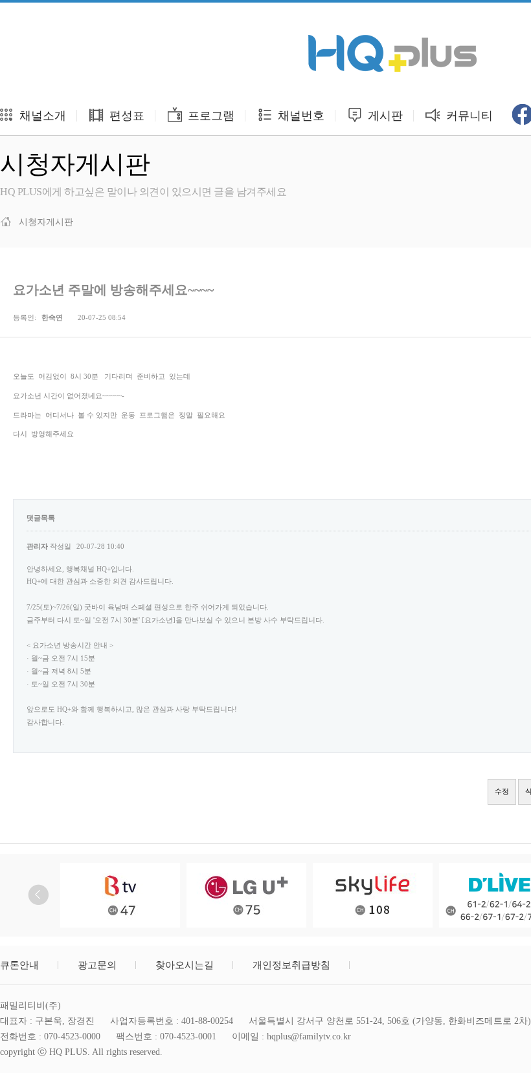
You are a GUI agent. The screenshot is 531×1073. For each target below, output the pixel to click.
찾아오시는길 (184, 965)
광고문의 (97, 965)
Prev (38, 895)
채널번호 (299, 115)
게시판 (384, 115)
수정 (502, 791)
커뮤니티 (468, 115)
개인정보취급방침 (291, 965)
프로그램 (209, 115)
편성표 (125, 115)
